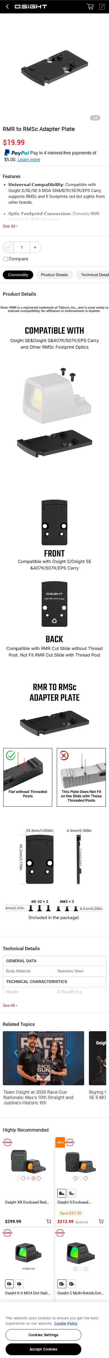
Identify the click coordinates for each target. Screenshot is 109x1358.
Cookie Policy (65, 1323)
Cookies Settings (43, 1335)
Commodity (18, 275)
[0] (89, 6)
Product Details (54, 275)
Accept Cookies (43, 1349)
